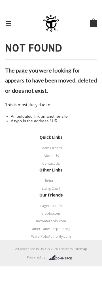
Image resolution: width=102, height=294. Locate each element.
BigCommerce (61, 257)
